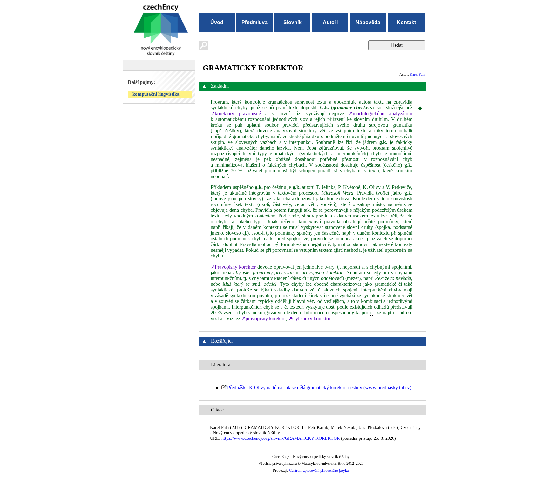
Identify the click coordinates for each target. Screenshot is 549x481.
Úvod (216, 22)
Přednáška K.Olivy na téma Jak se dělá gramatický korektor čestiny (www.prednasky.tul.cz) (319, 387)
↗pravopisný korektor (263, 318)
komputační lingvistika (156, 94)
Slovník (292, 22)
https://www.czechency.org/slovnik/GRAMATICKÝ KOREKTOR (280, 438)
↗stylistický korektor (309, 318)
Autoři (330, 22)
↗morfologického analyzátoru (380, 113)
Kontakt (406, 22)
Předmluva (254, 22)
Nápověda (368, 22)
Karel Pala (417, 74)
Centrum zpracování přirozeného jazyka (319, 470)
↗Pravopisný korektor (233, 267)
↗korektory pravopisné (236, 113)
